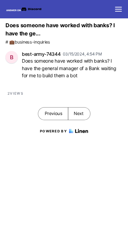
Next (79, 113)
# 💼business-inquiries (27, 42)
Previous (53, 113)
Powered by (53, 131)
